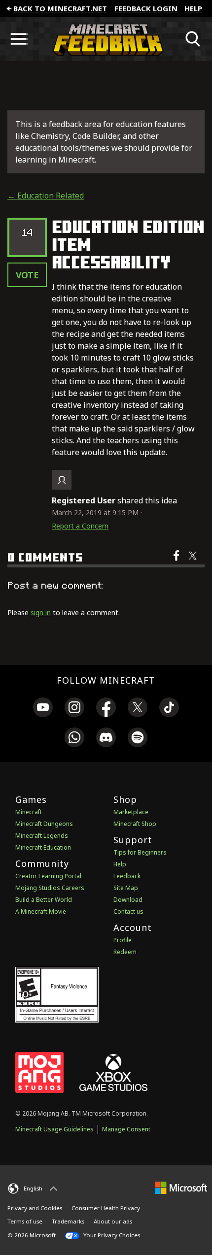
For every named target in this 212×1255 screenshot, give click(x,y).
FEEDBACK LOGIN (145, 8)
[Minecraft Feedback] (106, 38)
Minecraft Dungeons (44, 824)
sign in (41, 612)
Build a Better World (43, 899)
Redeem (125, 952)
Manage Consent (126, 1129)
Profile (122, 940)
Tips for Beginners (140, 852)
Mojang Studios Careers (49, 888)
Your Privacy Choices (111, 1235)
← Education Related (45, 195)
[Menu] (19, 39)
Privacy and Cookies (34, 1208)
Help (193, 8)
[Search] (193, 39)
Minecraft (28, 812)
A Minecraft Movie (40, 911)
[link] (43, 708)
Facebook (177, 561)
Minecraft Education (43, 847)
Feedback (127, 876)
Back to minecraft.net (60, 8)
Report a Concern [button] (80, 525)
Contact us (128, 911)
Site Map (125, 888)
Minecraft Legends (41, 835)
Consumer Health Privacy (105, 1208)
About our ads (113, 1221)
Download (127, 899)
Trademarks (68, 1221)
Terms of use (24, 1221)
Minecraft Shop (134, 824)
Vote (27, 275)
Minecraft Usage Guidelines (54, 1129)
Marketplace (130, 812)
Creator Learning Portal (48, 876)
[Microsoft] (181, 1187)
